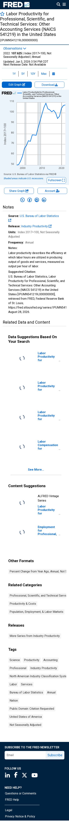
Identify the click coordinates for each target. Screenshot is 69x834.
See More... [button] (36, 469)
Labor (13, 684)
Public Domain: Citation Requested (32, 708)
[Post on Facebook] (29, 200)
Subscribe (54, 755)
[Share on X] (22, 200)
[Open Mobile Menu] (64, 4)
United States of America (26, 717)
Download (48, 85)
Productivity (31, 660)
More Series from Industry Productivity (35, 636)
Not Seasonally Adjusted (25, 725)
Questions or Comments (20, 793)
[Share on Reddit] (37, 200)
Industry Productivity (35, 226)
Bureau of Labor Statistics (26, 692)
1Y (14, 74)
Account (50, 191)
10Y (32, 74)
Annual (51, 692)
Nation (14, 700)
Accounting (50, 660)
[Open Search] (58, 4)
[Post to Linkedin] (44, 200)
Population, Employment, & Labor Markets (36, 612)
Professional (18, 668)
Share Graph (17, 191)
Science (15, 660)
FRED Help (12, 799)
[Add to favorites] (2, 14)
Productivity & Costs (23, 603)
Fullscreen (55, 180)
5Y (23, 74)
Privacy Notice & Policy (20, 816)
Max (44, 74)
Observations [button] (13, 48)
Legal (8, 810)
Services (26, 684)
